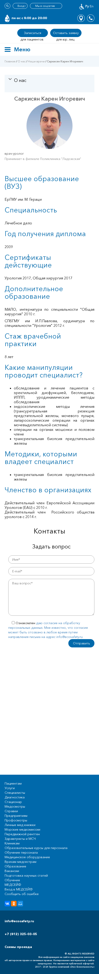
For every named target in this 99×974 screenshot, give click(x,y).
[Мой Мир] (20, 903)
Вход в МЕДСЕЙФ (19, 889)
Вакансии (12, 871)
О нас (22, 61)
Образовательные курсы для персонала (36, 848)
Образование (15, 866)
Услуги (10, 788)
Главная (10, 61)
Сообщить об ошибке (22, 894)
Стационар (13, 802)
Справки (11, 811)
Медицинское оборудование (27, 857)
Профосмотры (16, 820)
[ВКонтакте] (7, 903)
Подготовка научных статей (26, 875)
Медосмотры (15, 806)
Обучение (12, 880)
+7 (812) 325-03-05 (21, 934)
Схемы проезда (18, 947)
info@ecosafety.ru (19, 921)
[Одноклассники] (14, 903)
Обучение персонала (21, 852)
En (91, 6)
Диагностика (15, 797)
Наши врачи (36, 61)
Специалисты (15, 793)
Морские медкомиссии (22, 829)
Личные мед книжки (20, 825)
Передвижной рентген (22, 834)
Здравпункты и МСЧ (20, 839)
